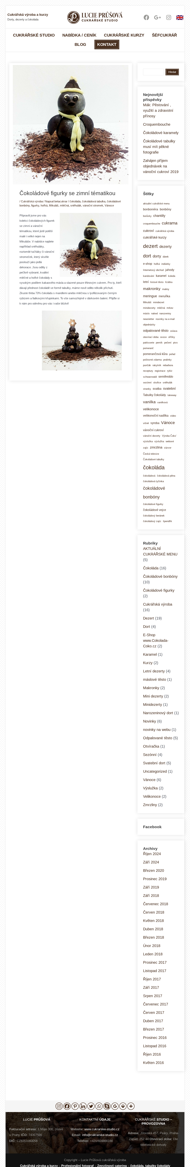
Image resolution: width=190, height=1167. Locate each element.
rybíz (169, 370)
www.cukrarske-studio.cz (101, 1129)
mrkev (170, 308)
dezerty (165, 247)
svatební (169, 388)
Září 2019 (151, 887)
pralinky (167, 359)
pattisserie (148, 342)
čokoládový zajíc (152, 521)
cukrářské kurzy (154, 237)
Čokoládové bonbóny (160, 576)
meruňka (164, 296)
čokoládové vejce (154, 509)
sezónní (147, 382)
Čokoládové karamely (160, 133)
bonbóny (165, 209)
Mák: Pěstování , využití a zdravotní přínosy (158, 110)
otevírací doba (150, 337)
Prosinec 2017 (155, 962)
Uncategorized (155, 771)
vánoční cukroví (153, 430)
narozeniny (165, 313)
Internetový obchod (153, 270)
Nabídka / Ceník (79, 35)
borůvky (147, 216)
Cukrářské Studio (34, 35)
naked (154, 313)
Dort (146, 627)
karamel (161, 275)
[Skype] (107, 1106)
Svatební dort (154, 763)
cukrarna (169, 223)
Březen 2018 (153, 937)
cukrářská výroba (164, 231)
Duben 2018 (153, 929)
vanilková (162, 402)
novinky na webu (157, 730)
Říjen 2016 (152, 1054)
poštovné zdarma (152, 359)
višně (146, 423)
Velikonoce (152, 796)
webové (170, 441)
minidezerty (149, 308)
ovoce (163, 337)
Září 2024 (151, 862)
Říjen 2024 (152, 854)
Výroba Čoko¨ (169, 435)
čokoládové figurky (153, 504)
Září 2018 (151, 896)
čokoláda (75, 201)
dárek (166, 256)
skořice (157, 382)
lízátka (168, 282)
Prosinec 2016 (155, 1038)
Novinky (149, 721)
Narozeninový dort (158, 713)
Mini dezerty (153, 696)
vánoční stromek (93, 205)
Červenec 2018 (155, 904)
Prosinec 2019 (155, 879)
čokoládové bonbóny (154, 492)
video (173, 415)
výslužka (159, 441)
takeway (172, 395)
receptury (148, 370)
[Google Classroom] (115, 1106)
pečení (167, 342)
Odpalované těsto (157, 738)
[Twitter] (91, 1106)
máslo (146, 313)
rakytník (157, 365)
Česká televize (151, 453)
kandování (148, 276)
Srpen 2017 (152, 996)
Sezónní (150, 755)
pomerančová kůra (155, 354)
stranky (147, 388)
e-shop (147, 263)
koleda (171, 276)
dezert (150, 246)
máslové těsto (154, 679)
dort (147, 255)
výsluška (148, 441)
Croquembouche (156, 124)
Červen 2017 (153, 1012)
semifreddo (165, 376)
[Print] (123, 1106)
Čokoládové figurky (158, 590)
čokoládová (149, 475)
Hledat (172, 72)
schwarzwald (150, 376)
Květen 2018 (153, 921)
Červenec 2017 (155, 1004)
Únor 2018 (151, 946)
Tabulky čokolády (154, 395)
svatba (157, 388)
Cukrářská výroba (32, 201)
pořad (172, 354)
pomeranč (148, 348)
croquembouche (151, 223)
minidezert (158, 302)
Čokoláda (150, 568)
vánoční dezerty (151, 435)
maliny (165, 289)
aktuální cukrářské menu (156, 203)
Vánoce (109, 205)
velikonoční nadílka (155, 415)
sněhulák (75, 205)
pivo (175, 342)
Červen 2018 (153, 912)
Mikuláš (53, 205)
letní (146, 281)
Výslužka (150, 788)
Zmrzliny (150, 805)
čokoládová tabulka (93, 201)
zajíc (145, 447)
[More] (131, 1106)
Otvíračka (151, 746)
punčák (147, 365)
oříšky (171, 337)
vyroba (154, 423)
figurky (35, 205)
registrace (160, 370)
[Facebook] (67, 1106)
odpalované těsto (155, 331)
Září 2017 (151, 987)
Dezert (148, 618)
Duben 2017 (153, 1021)
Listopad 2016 (154, 1046)
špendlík (167, 521)
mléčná (64, 205)
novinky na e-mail (165, 319)
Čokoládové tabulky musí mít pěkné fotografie (159, 146)
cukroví (148, 231)
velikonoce (151, 409)
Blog (80, 44)
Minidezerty (152, 705)
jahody (169, 269)
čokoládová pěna (166, 475)
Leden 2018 (153, 954)
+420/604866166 (101, 1141)
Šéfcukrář (164, 35)
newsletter (148, 319)
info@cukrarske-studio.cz (100, 1135)
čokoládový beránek (154, 515)
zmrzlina (156, 447)
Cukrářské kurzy (124, 35)
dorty (157, 256)
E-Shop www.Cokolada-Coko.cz (155, 640)
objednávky (149, 324)
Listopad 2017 (154, 971)
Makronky (151, 688)
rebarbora (168, 365)
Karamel (150, 654)
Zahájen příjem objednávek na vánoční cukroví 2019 (160, 166)
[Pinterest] (75, 1106)
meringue (150, 296)
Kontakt (106, 44)
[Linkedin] (83, 1106)
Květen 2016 (153, 1063)
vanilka (149, 402)
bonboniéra (150, 209)
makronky (151, 288)
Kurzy (148, 663)
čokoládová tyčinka (153, 481)
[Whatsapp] (99, 1106)
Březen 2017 (153, 1029)
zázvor (167, 447)
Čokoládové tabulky (153, 459)
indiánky (165, 264)
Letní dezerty (154, 671)
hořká (44, 205)
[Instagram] (59, 1106)
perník (159, 342)
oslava (173, 331)
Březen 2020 (153, 870)
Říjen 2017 (152, 979)
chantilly (159, 216)
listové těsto (156, 282)
